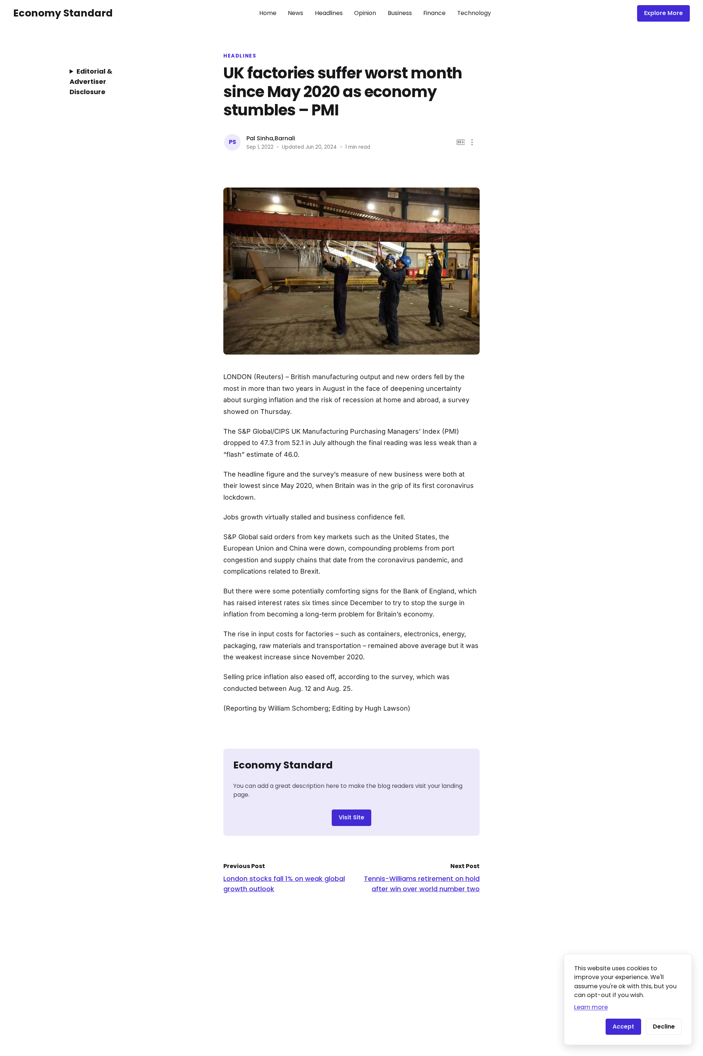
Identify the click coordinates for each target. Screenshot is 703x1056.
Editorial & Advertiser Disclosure (91, 81)
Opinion (365, 13)
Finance (434, 13)
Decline (664, 1026)
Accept (623, 1026)
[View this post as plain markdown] (460, 142)
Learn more (591, 1007)
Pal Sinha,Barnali (270, 138)
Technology (474, 13)
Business (400, 13)
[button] (472, 142)
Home (267, 13)
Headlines (329, 13)
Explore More (663, 13)
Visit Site (351, 817)
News (295, 13)
